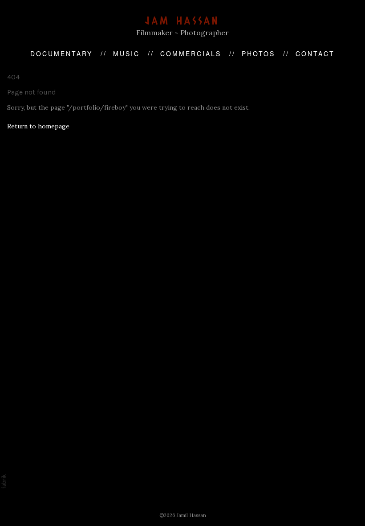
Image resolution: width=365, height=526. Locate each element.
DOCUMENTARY (61, 53)
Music (126, 53)
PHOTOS (258, 53)
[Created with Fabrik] (3, 481)
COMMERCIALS (190, 53)
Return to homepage (38, 126)
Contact (315, 53)
